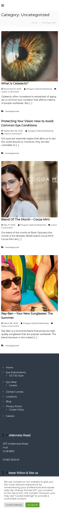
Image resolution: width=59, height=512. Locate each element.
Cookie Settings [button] (14, 505)
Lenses (13, 385)
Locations (11, 396)
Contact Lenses (14, 391)
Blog (8, 401)
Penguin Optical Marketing (39, 89)
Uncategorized (12, 111)
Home (9, 367)
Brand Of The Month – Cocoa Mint (25, 219)
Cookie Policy (16, 409)
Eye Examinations (16, 372)
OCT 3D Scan (16, 375)
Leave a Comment (10, 91)
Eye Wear (11, 382)
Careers (10, 416)
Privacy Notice (14, 406)
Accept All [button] (32, 505)
